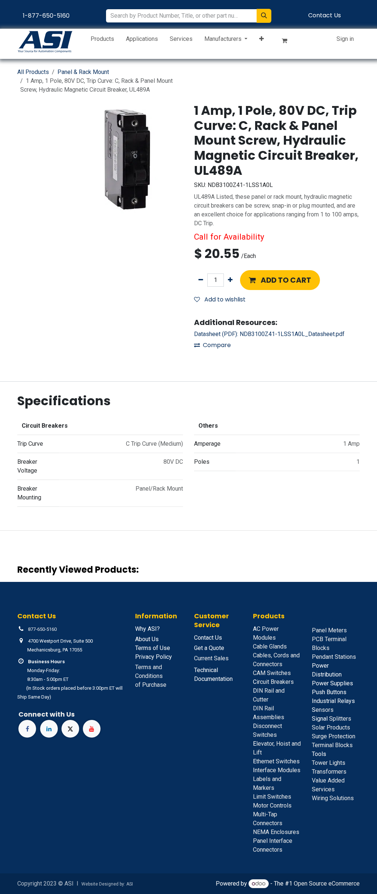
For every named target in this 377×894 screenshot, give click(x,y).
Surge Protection (333, 736)
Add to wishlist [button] (224, 299)
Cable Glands (270, 646)
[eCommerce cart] (287, 42)
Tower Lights (328, 762)
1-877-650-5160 (46, 15)
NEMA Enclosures (276, 831)
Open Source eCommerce (327, 883)
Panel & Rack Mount (83, 71)
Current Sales (211, 658)
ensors (323, 709)
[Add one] (230, 280)
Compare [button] (217, 345)
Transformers (329, 771)
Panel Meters (329, 630)
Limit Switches (272, 796)
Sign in (345, 38)
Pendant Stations (334, 656)
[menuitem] (102, 40)
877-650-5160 (42, 629)
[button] (280, 280)
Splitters (331, 718)
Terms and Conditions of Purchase (150, 676)
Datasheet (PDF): (269, 334)
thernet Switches (276, 761)
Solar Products (331, 727)
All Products (33, 71)
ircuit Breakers (273, 681)
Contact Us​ (324, 15)
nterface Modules (276, 770)
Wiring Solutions (333, 798)
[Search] (264, 16)
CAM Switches (272, 672)
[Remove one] (201, 280)
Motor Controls (272, 805)
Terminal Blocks (332, 745)
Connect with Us (46, 714)
